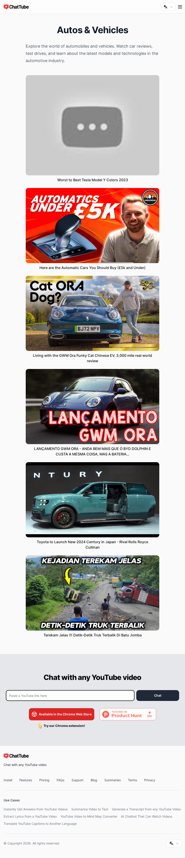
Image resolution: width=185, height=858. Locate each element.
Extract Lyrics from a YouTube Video (30, 816)
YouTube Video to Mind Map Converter (88, 816)
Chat (157, 695)
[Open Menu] (180, 7)
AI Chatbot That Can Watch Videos (146, 816)
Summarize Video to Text (89, 809)
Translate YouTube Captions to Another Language (40, 824)
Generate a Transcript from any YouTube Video (146, 809)
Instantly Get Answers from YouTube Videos (36, 809)
